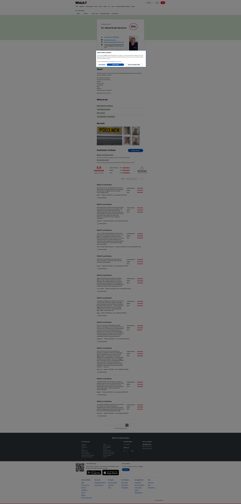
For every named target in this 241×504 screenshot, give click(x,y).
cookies (105, 55)
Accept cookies (115, 64)
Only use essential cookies (134, 64)
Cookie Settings (101, 64)
